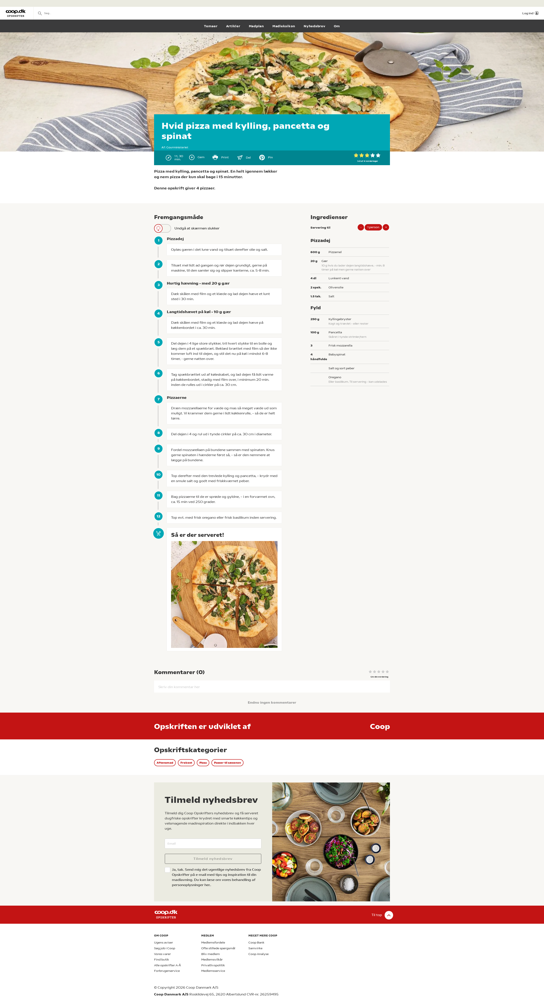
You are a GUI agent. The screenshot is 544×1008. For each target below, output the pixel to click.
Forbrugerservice (167, 971)
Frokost (186, 762)
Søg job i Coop (164, 948)
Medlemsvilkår (212, 959)
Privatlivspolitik (213, 965)
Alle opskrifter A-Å (167, 965)
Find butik (161, 959)
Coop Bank (256, 942)
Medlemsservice (213, 971)
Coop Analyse (258, 954)
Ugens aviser (163, 942)
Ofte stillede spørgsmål (218, 948)
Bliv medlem (210, 954)
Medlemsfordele (213, 942)
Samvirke (255, 948)
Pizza (203, 762)
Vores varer (162, 954)
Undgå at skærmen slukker (197, 228)
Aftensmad (165, 762)
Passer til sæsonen (227, 762)
